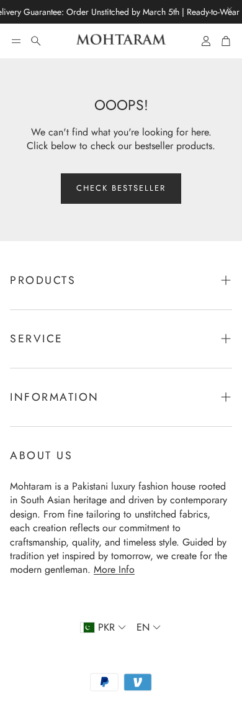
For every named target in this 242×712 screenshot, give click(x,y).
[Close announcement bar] (229, 9)
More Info (114, 569)
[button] (16, 41)
